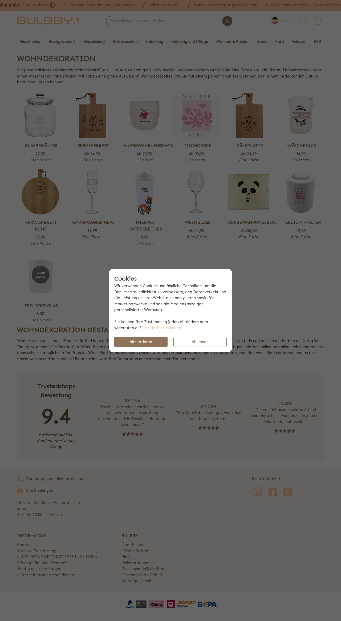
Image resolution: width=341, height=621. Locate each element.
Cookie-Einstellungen (161, 328)
